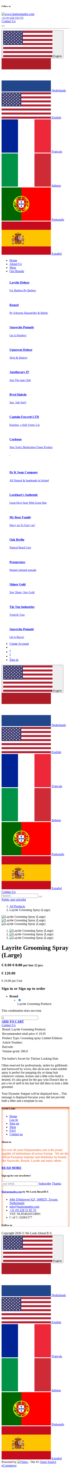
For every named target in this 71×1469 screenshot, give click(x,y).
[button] (13, 1021)
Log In (13, 1120)
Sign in (13, 659)
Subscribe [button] (45, 1183)
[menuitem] (13, 260)
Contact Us (9, 21)
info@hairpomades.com (24, 1206)
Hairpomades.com (12, 1191)
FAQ (12, 1130)
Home (13, 1116)
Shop (12, 1127)
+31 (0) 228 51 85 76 (22, 1210)
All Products (17, 906)
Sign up (14, 1123)
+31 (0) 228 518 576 (12, 17)
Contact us (16, 1134)
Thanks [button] (56, 1183)
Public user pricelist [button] (14, 899)
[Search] (40, 896)
